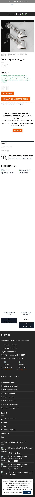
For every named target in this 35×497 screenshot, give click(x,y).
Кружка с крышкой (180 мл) (9, 313)
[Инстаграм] (26, 14)
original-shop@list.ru (8, 352)
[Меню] (2, 5)
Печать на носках (7, 397)
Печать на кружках (8, 393)
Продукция (11, 54)
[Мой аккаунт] (27, 5)
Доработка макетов (8, 419)
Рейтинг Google (21, 367)
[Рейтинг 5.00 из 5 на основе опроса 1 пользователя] (17, 69)
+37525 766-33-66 (10, 345)
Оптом (3, 426)
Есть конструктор (9, 320)
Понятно (27, 492)
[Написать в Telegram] (23, 14)
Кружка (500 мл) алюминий (26, 313)
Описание (4, 143)
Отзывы (4, 422)
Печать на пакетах (8, 401)
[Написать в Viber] (19, 14)
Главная (3, 54)
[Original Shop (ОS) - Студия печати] (15, 7)
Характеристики (7, 147)
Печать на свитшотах (9, 390)
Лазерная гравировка (9, 404)
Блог (3, 437)
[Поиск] (23, 5)
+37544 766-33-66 (10, 348)
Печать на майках (8, 382)
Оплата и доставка (8, 430)
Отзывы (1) (5, 151)
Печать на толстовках (9, 386)
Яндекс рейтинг (6, 367)
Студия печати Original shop (17, 1)
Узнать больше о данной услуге (20, 158)
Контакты (5, 433)
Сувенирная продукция (10, 408)
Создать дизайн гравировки (15, 99)
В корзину (7, 93)
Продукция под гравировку (16, 104)
